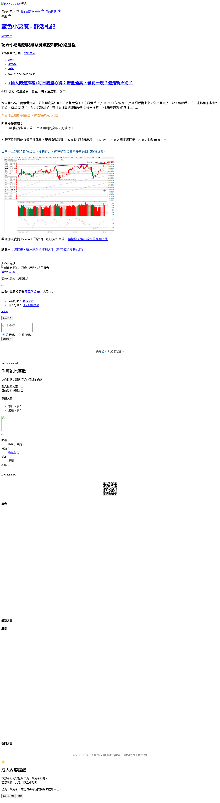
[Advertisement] (110, 560)
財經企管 (28, 301)
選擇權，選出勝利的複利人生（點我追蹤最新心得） (49, 250)
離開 (20, 796)
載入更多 (7, 318)
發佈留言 (7, 339)
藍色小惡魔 (8, 271)
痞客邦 (29, 291)
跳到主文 (6, 36)
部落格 (12, 64)
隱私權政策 (129, 755)
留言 (36, 291)
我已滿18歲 (8, 796)
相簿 (11, 60)
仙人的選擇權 (31, 305)
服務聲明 (142, 755)
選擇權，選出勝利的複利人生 (88, 239)
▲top (4, 311)
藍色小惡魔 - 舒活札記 (28, 27)
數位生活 (29, 53)
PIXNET (84, 755)
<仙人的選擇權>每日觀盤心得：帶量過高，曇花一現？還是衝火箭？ (70, 83)
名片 (11, 68)
